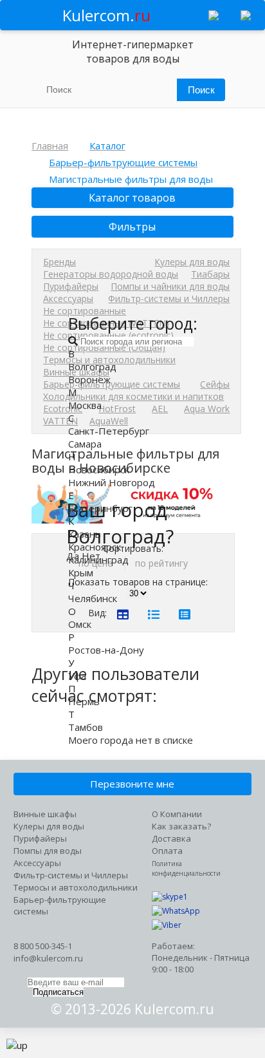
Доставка (171, 838)
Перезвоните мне (132, 783)
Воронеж (89, 379)
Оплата (167, 850)
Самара (85, 443)
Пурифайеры (70, 286)
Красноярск (94, 546)
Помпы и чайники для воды (170, 286)
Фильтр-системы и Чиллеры (169, 298)
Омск (79, 624)
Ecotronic (62, 408)
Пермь (84, 701)
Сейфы (215, 384)
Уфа (77, 675)
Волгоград (92, 366)
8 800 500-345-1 (43, 946)
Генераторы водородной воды (110, 274)
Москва (85, 405)
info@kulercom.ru (48, 958)
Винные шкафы (45, 814)
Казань (84, 533)
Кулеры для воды (192, 262)
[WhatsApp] (176, 910)
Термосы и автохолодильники (76, 887)
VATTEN (60, 421)
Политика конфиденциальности (186, 868)
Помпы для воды (48, 850)
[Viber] (166, 925)
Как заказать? (181, 826)
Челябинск (92, 598)
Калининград (98, 559)
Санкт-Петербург (108, 430)
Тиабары (210, 274)
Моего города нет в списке (130, 739)
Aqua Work (207, 408)
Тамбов (85, 727)
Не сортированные (84, 311)
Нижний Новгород (111, 482)
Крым (80, 572)
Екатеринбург (100, 508)
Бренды (59, 262)
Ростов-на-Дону (106, 649)
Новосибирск (98, 469)
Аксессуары (68, 298)
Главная (50, 145)
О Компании (177, 814)
